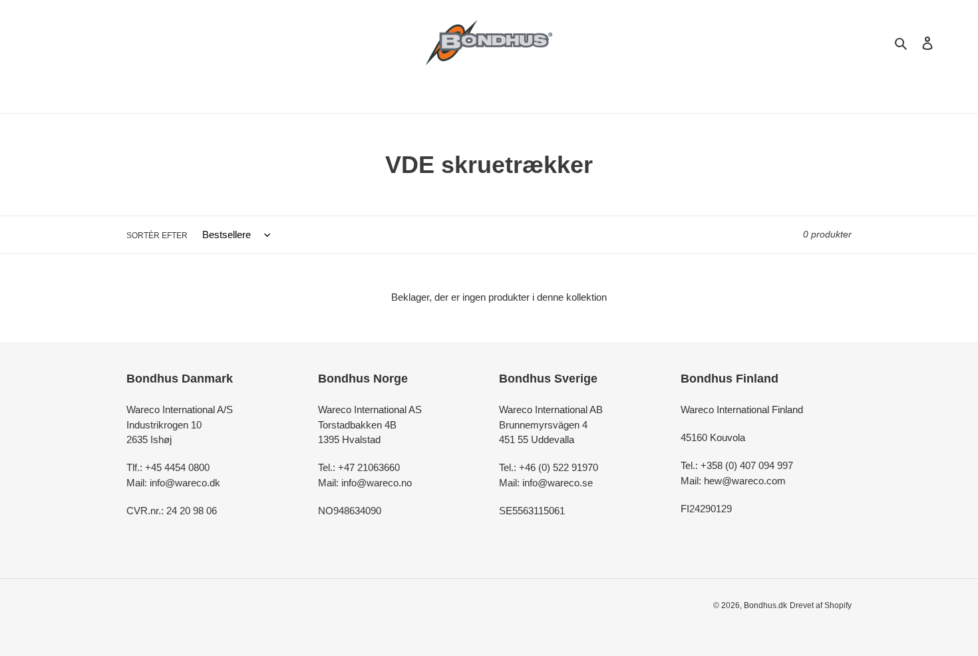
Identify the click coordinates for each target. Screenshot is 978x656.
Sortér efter (157, 235)
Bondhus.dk (765, 605)
